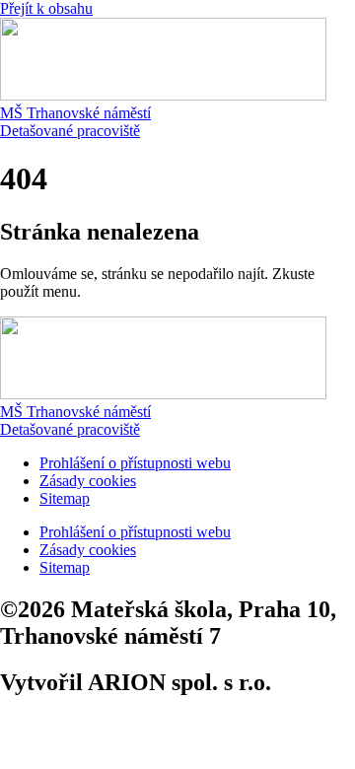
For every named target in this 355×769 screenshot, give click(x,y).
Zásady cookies (87, 480)
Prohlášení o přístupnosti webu (135, 462)
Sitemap (64, 498)
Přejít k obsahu (46, 8)
